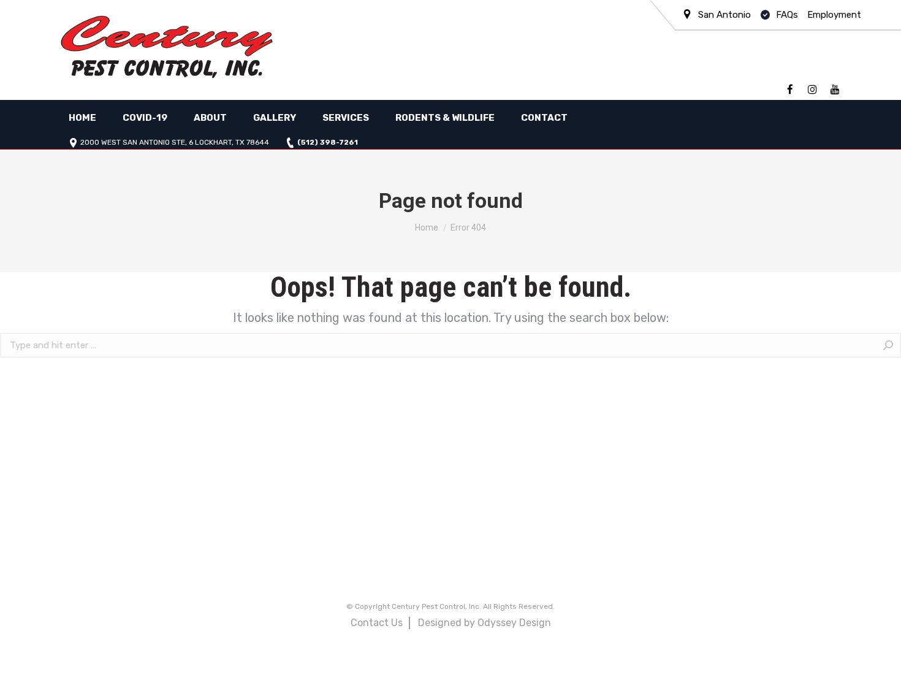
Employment (834, 14)
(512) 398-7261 (327, 143)
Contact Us (377, 622)
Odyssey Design (514, 622)
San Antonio (724, 14)
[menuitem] (82, 118)
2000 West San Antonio (174, 143)
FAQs (787, 14)
